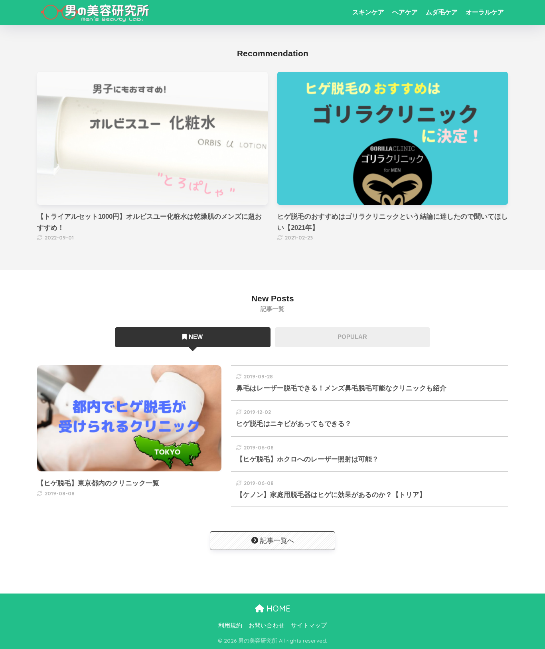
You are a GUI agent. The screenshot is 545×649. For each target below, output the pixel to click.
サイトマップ (309, 625)
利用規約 (230, 625)
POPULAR (352, 337)
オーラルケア (485, 12)
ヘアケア (405, 12)
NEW (196, 337)
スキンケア (368, 12)
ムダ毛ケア (442, 12)
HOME (277, 608)
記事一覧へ (277, 540)
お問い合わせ (266, 625)
